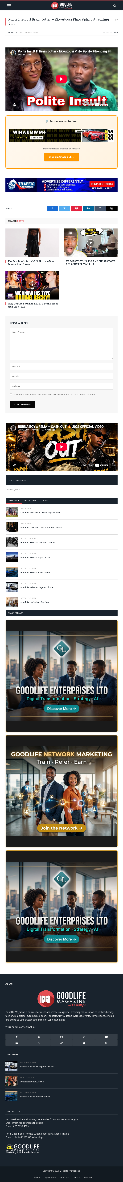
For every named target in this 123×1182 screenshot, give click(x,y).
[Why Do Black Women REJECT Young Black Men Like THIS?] (32, 285)
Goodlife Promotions (70, 1170)
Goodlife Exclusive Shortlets (34, 602)
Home (37, 1177)
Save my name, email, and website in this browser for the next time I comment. (55, 394)
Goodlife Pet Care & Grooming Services (40, 512)
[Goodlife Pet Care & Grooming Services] (12, 512)
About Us (64, 1177)
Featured (106, 32)
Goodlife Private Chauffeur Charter (38, 542)
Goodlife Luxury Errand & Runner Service (41, 527)
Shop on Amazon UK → (61, 156)
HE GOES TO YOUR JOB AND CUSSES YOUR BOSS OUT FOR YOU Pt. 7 (90, 263)
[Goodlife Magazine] (61, 5)
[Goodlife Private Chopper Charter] (12, 587)
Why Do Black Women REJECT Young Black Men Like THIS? (33, 305)
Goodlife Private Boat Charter (35, 572)
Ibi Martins (13, 32)
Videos (114, 32)
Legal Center (50, 1177)
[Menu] (9, 5)
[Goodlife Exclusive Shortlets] (12, 602)
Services (88, 1177)
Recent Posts (31, 500)
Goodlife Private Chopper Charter (37, 587)
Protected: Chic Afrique (32, 1081)
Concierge (13, 500)
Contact (76, 1177)
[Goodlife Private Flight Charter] (12, 557)
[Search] (114, 5)
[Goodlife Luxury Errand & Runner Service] (12, 527)
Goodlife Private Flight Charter (35, 557)
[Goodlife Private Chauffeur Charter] (12, 542)
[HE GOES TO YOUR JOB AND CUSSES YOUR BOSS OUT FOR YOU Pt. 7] (91, 242)
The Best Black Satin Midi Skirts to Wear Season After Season (31, 263)
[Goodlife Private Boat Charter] (12, 572)
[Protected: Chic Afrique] (11, 1081)
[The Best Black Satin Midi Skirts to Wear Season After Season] (32, 242)
